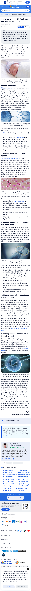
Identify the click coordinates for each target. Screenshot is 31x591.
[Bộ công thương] (5, 551)
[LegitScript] (9, 555)
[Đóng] (2, 2)
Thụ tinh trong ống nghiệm (9, 158)
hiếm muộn (20, 137)
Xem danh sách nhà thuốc (15, 498)
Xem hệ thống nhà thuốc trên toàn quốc (15, 494)
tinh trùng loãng (19, 201)
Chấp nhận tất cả (22, 586)
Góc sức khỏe (7, 14)
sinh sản (9, 463)
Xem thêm (6, 436)
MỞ (28, 2)
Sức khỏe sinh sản (17, 463)
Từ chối (9, 586)
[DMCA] (18, 551)
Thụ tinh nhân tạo (7, 88)
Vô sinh (5, 133)
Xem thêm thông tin (7, 459)
